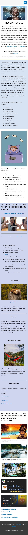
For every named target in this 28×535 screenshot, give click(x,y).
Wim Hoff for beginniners (6, 403)
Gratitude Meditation (6, 514)
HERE (24, 56)
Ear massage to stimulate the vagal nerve (14, 213)
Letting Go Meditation (7, 512)
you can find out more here (12, 46)
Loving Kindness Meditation (8, 509)
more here (22, 46)
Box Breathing (4, 400)
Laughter (7, 254)
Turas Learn (15, 53)
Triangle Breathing (5, 396)
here (14, 48)
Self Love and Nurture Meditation (9, 517)
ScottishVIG (14, 526)
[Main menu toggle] (25, 2)
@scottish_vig (18, 524)
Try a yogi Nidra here (14, 302)
